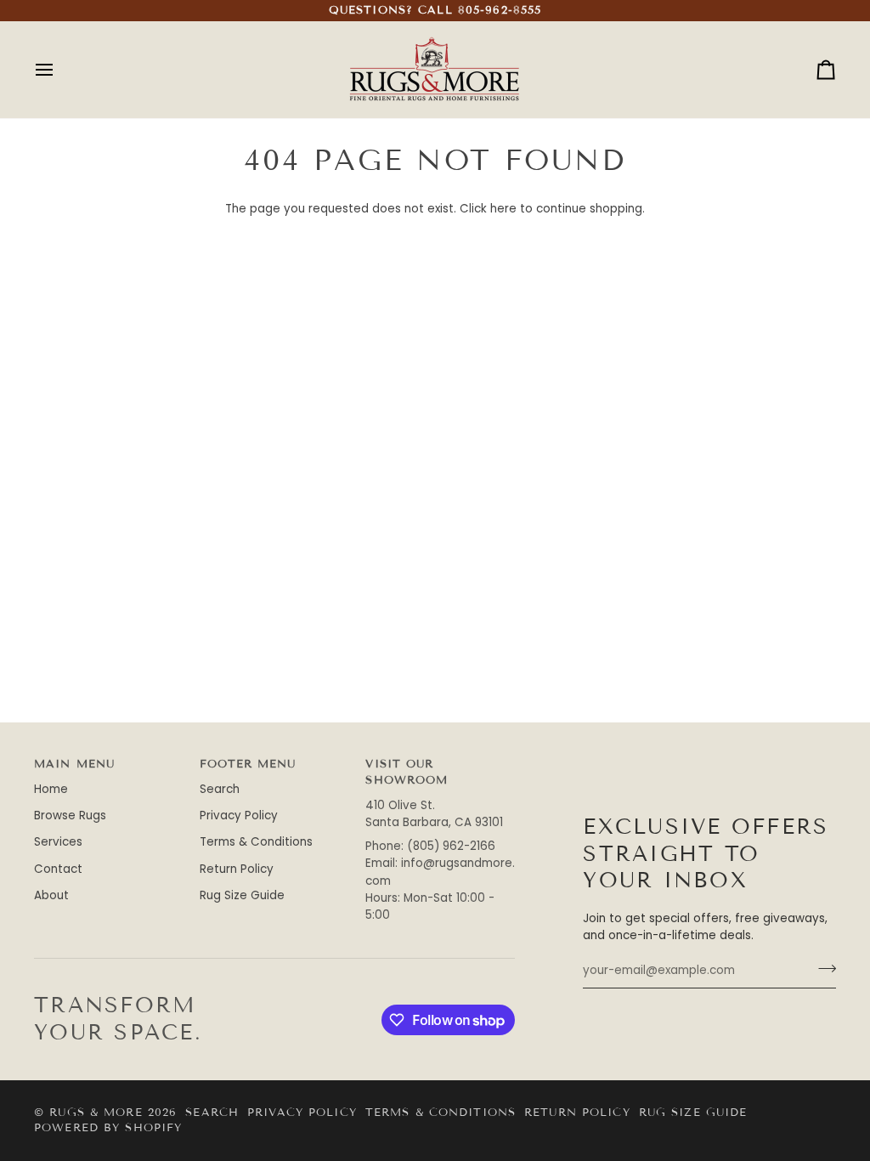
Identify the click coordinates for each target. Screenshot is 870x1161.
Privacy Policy (239, 815)
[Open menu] (59, 69)
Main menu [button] (74, 764)
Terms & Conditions (256, 842)
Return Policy (237, 869)
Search (220, 789)
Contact (58, 869)
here (503, 209)
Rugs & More (95, 1112)
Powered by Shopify (108, 1128)
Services (58, 842)
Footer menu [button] (248, 764)
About (51, 895)
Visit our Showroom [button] (406, 772)
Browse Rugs (70, 815)
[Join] (822, 968)
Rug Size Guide (242, 895)
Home (51, 789)
